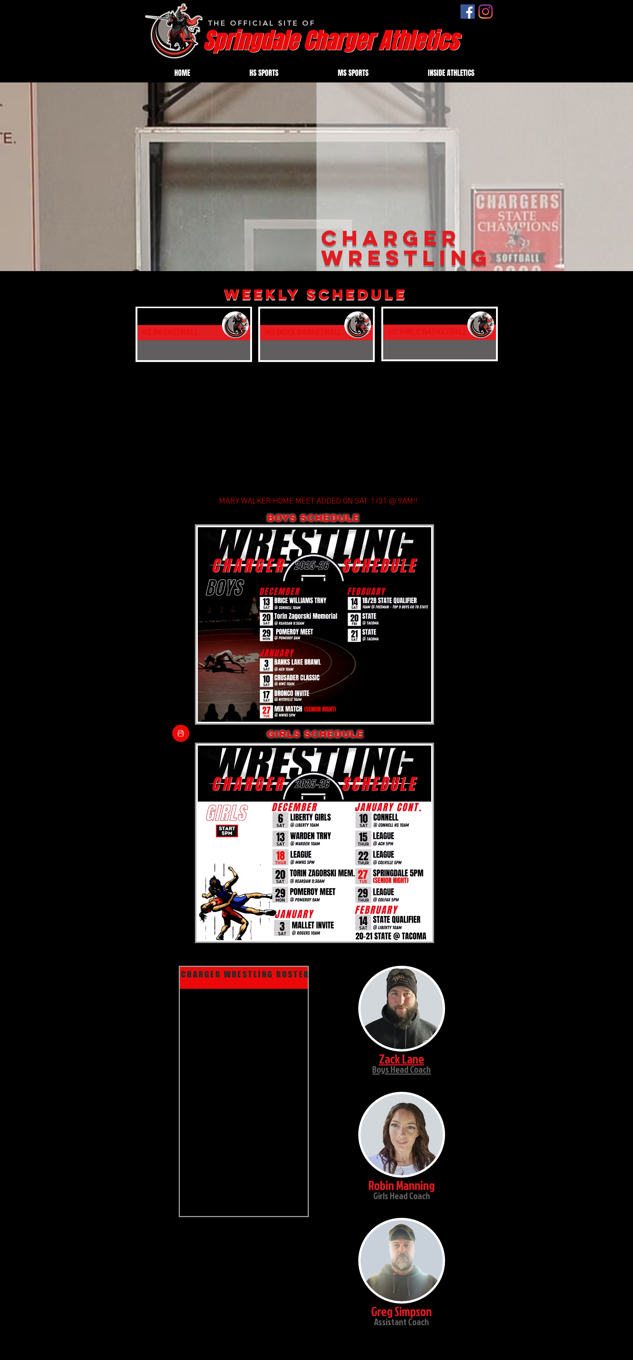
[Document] (180, 733)
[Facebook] (467, 11)
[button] (264, 72)
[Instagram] (485, 11)
